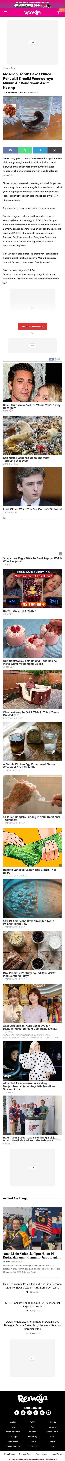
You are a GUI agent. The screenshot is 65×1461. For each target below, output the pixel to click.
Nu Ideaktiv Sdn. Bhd (30, 1459)
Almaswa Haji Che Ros (16, 92)
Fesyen (14, 68)
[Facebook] (16, 1412)
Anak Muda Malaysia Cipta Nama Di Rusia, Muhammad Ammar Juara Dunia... (32, 1255)
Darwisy (6, 1261)
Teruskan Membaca (32, 326)
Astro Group (53, 1459)
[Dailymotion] (48, 1412)
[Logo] (32, 12)
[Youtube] (42, 1412)
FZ (27, 1292)
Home (5, 68)
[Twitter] (29, 1412)
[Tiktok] (35, 1412)
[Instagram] (23, 1412)
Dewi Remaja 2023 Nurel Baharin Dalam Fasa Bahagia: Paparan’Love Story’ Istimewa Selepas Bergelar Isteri (32, 1325)
